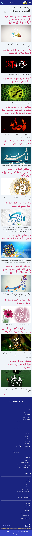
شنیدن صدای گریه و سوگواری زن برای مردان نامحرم (19, 364)
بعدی (3, 395)
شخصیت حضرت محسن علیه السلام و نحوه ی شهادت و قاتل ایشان (18, 19)
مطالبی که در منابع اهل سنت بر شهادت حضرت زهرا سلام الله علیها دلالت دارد (16, 110)
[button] (29, 2)
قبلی (29, 395)
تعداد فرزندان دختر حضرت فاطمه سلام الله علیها (17, 51)
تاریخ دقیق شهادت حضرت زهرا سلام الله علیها (17, 79)
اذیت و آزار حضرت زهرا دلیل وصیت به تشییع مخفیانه (16, 329)
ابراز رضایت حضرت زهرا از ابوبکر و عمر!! (17, 301)
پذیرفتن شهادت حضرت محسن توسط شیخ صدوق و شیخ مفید (16, 172)
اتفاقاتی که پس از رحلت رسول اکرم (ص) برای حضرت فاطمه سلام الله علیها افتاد (16, 269)
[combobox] (10, 2)
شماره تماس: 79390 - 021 (16, 534)
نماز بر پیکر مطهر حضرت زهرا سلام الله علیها (18, 204)
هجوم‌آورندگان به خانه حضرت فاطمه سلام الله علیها (16, 237)
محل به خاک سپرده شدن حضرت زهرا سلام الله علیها (17, 142)
